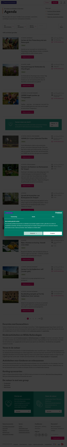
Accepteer (52, 233)
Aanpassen (32, 233)
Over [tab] (53, 216)
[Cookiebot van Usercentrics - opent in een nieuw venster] (56, 213)
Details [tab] (33, 216)
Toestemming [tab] (14, 216)
